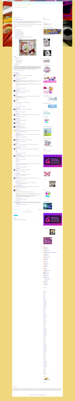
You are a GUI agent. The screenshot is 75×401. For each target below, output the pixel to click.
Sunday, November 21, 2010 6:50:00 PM (21, 175)
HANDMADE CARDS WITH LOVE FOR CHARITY (50, 252)
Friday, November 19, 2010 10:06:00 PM (21, 116)
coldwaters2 (17, 108)
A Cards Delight (22, 4)
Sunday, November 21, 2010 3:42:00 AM (21, 146)
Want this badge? (52, 108)
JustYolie (17, 173)
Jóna (16, 189)
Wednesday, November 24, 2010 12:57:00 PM (21, 199)
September (44, 335)
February (44, 299)
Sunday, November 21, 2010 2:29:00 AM (21, 141)
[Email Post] (23, 70)
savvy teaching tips (18, 185)
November (44, 303)
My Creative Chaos (46, 254)
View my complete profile (46, 19)
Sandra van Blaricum (47, 250)
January (44, 345)
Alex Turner (45, 261)
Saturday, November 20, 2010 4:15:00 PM (21, 120)
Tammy (17, 113)
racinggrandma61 (18, 154)
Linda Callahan (18, 125)
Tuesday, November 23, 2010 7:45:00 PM (21, 187)
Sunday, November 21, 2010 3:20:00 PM (21, 171)
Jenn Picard (17, 181)
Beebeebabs (17, 118)
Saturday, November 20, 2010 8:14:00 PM (21, 131)
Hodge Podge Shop (17, 33)
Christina (17, 89)
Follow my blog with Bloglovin (47, 150)
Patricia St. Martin (46, 277)
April (43, 297)
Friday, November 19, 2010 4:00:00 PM (20, 106)
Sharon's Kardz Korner (47, 270)
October (44, 304)
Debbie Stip (17, 168)
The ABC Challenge (17, 35)
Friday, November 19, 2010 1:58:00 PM (20, 92)
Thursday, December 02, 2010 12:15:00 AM (21, 204)
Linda (16, 138)
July (43, 293)
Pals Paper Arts (17, 34)
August (44, 292)
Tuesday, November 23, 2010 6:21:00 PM (21, 183)
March (44, 298)
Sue (16, 94)
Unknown (17, 129)
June (44, 294)
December (44, 302)
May (43, 340)
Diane (16, 143)
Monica (17, 74)
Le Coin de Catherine (47, 279)
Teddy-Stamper (17, 29)
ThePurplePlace (18, 79)
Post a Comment (17, 206)
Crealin (16, 99)
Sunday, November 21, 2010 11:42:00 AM (21, 159)
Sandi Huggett (46, 259)
